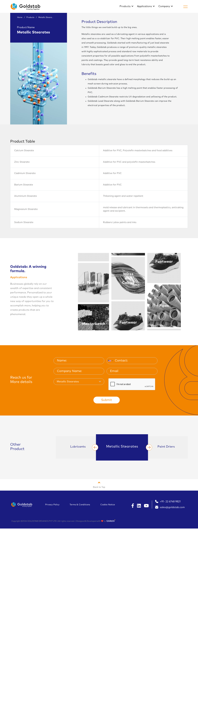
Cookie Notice (107, 505)
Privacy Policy (52, 505)
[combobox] (110, 360)
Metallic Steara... (45, 17)
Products (125, 6)
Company (164, 6)
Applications (145, 6)
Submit (106, 400)
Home (19, 17)
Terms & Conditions (80, 505)
